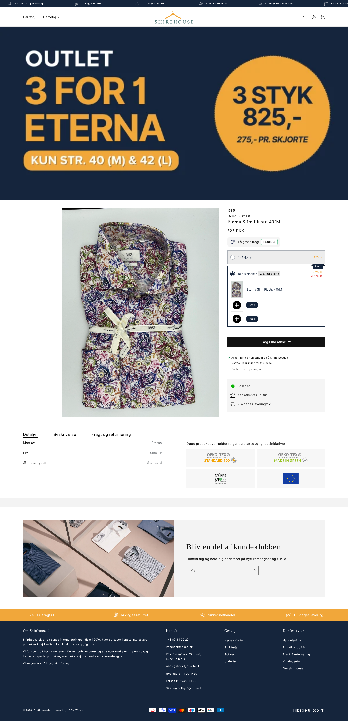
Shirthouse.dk (42, 710)
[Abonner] (254, 570)
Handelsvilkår (292, 640)
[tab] (30, 434)
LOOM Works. (76, 710)
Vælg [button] (252, 304)
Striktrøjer (231, 647)
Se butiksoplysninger (246, 369)
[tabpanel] (174, 463)
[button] (31, 16)
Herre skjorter (234, 640)
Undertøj (230, 661)
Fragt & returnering (296, 654)
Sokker (229, 654)
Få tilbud (269, 242)
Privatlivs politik (294, 647)
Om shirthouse (293, 668)
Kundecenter (292, 661)
